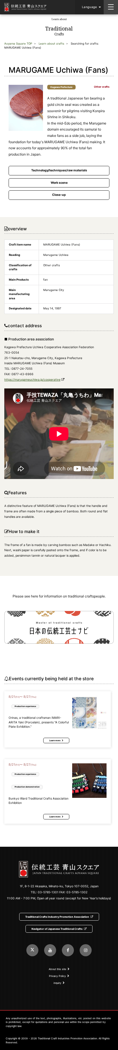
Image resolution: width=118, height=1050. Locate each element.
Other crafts (101, 86)
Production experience (25, 706)
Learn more (54, 740)
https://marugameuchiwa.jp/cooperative (32, 380)
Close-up (59, 195)
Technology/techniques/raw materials (59, 170)
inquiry (57, 982)
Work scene (59, 183)
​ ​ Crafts (59, 27)
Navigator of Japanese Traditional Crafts (57, 928)
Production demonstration (27, 786)
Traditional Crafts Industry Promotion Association (57, 916)
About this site (57, 969)
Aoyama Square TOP (18, 43)
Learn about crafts (51, 43)
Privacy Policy (57, 976)
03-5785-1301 (48, 892)
